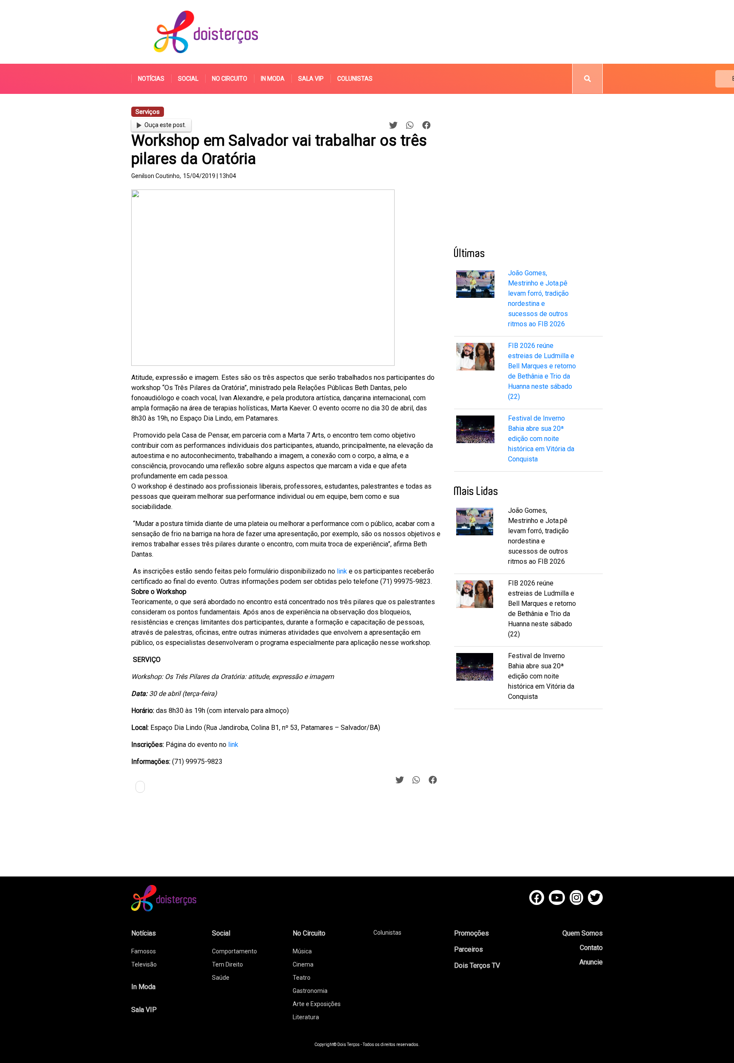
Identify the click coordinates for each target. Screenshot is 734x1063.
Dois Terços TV (477, 965)
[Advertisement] (447, 32)
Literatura (306, 1017)
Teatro (302, 977)
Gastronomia (310, 990)
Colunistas (355, 78)
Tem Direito (227, 964)
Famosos (143, 951)
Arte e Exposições (317, 1004)
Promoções (471, 933)
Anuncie (591, 962)
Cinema (303, 964)
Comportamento (234, 951)
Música (302, 951)
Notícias (151, 78)
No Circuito (229, 78)
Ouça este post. (165, 125)
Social (188, 78)
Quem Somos (582, 933)
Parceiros (468, 949)
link (342, 571)
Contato (591, 948)
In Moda (273, 78)
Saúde (220, 977)
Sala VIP (311, 78)
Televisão (144, 964)
